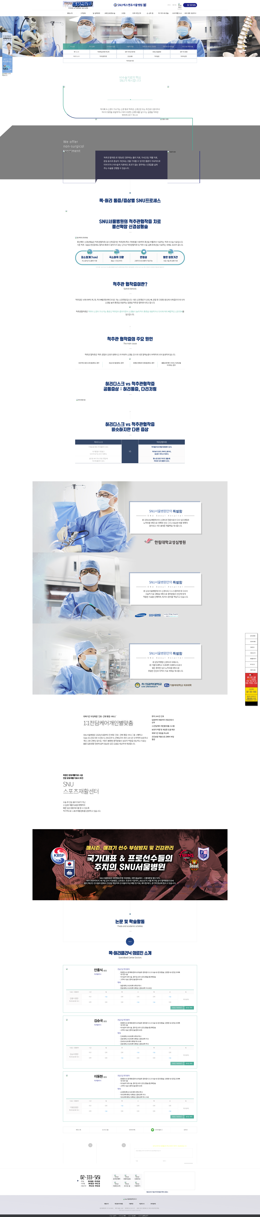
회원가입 (174, 5)
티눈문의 (104, 1149)
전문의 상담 (252, 670)
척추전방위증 (130, 61)
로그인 (169, 5)
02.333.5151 (191, 5)
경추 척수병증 (183, 52)
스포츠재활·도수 (177, 13)
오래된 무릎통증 (105, 1162)
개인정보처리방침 (119, 1203)
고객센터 (83, 13)
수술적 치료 (130, 46)
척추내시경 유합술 (168, 46)
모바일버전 (153, 1203)
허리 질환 (92, 46)
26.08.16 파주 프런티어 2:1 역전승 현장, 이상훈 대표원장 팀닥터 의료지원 (80, 1155)
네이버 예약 (252, 641)
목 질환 (72, 46)
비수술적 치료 (111, 46)
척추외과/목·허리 (74, 999)
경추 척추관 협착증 (130, 52)
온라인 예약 (189, 1007)
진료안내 (252, 647)
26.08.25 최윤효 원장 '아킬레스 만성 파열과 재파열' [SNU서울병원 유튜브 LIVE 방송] (80, 1162)
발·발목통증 (96, 13)
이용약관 (131, 1203)
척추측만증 (184, 56)
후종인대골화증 (157, 52)
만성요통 (130, 56)
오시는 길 (252, 664)
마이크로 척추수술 (187, 46)
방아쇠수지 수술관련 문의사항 (109, 1155)
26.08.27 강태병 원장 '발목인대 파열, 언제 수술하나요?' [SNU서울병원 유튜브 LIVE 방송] (80, 1152)
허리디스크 (76, 56)
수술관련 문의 (105, 1152)
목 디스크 (76, 52)
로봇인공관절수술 (110, 13)
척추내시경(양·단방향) (149, 46)
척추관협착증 (103, 56)
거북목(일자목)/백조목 (103, 52)
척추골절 (156, 56)
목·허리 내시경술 (163, 13)
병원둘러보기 (253, 658)
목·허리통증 (130, 5)
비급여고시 (141, 1203)
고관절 (123, 13)
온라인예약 (252, 636)
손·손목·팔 (150, 13)
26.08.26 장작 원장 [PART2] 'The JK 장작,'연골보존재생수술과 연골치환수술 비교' (80, 1159)
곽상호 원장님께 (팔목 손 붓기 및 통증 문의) (112, 1159)
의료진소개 (252, 653)
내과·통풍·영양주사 (190, 13)
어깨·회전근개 (136, 13)
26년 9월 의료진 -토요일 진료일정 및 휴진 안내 (79, 1149)
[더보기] (90, 1145)
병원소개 (69, 13)
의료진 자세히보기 (177, 1007)
